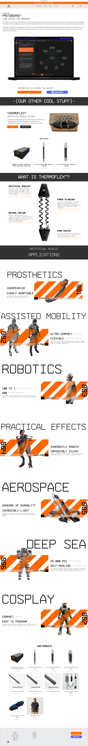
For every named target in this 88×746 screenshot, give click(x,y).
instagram (34, 734)
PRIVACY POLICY (15, 734)
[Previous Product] (9, 152)
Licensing (15, 737)
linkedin (34, 736)
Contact (34, 732)
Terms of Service (15, 736)
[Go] (36, 298)
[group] (44, 155)
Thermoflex (60, 202)
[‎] (74, 6)
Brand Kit (15, 738)
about (15, 733)
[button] (80, 6)
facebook (34, 733)
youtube (34, 737)
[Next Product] (78, 152)
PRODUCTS (15, 732)
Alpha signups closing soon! (44, 3)
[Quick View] (21, 152)
